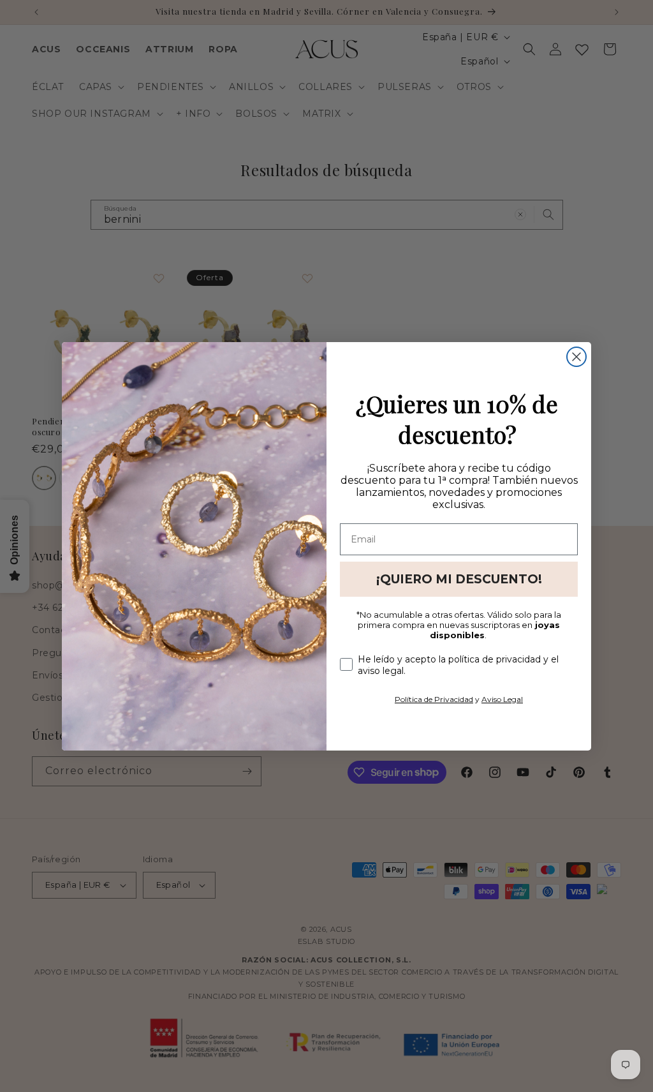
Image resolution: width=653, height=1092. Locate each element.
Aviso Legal (502, 699)
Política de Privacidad (434, 699)
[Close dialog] (576, 356)
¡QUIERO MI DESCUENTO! (459, 579)
